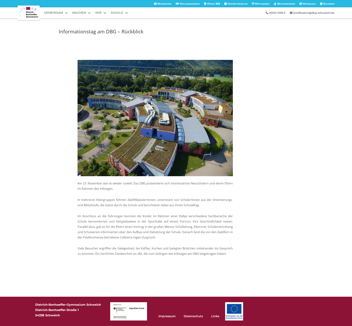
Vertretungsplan (237, 3)
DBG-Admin (71, 38)
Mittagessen (262, 3)
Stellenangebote (190, 3)
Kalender (328, 3)
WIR (98, 12)
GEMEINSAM (53, 12)
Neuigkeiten (164, 3)
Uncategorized (108, 38)
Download (309, 3)
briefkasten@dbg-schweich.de (313, 12)
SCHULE (117, 12)
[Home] (29, 12)
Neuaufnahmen (286, 3)
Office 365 (213, 3)
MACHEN (79, 12)
